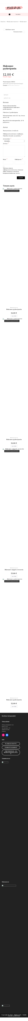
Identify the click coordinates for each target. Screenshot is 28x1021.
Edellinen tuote (10, 29)
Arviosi (6, 143)
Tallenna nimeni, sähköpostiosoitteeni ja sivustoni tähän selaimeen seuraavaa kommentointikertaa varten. (13, 171)
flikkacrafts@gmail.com (8, 724)
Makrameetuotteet (13, 85)
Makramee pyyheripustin (14, 309)
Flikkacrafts (11, 743)
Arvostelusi (7, 138)
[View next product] (24, 32)
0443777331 (5, 726)
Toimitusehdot (11, 747)
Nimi (5, 159)
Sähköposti (19, 159)
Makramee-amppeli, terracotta (14, 569)
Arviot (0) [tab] (7, 98)
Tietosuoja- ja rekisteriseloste (11, 752)
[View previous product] (4, 30)
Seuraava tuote (18, 31)
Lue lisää (14, 316)
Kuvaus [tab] (6, 94)
